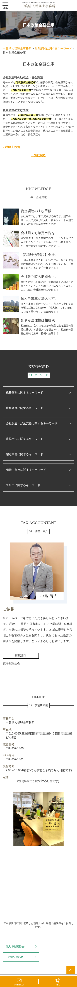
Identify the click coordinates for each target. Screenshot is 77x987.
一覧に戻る (38, 155)
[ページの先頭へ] (70, 970)
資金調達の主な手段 (16, 110)
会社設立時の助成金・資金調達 (23, 77)
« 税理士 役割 (11, 147)
